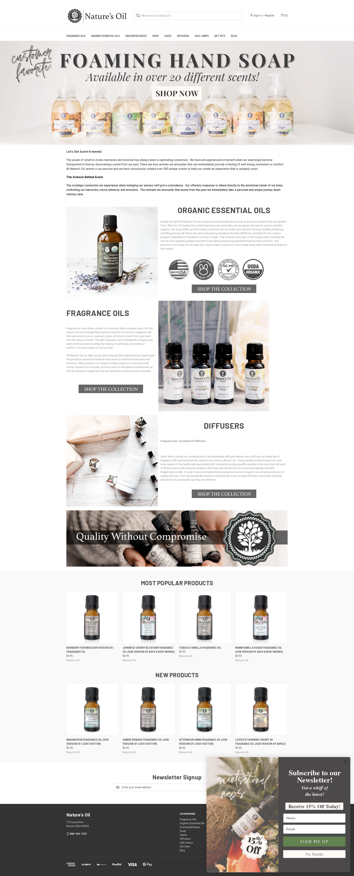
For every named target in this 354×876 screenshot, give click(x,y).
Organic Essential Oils (105, 35)
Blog (234, 35)
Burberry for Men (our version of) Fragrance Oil (89, 650)
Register (270, 15)
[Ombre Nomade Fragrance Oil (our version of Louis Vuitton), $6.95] (148, 709)
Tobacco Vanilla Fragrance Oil (200, 647)
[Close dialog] (345, 762)
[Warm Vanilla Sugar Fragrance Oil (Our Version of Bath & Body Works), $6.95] (261, 617)
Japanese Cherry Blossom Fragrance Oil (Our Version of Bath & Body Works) (149, 650)
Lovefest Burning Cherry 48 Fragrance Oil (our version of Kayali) (260, 742)
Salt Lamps (202, 35)
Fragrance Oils (76, 35)
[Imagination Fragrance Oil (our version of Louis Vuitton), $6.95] (92, 709)
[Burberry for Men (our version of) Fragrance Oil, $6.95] (92, 617)
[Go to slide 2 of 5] (173, 138)
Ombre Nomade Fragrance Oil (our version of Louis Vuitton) (146, 742)
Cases (167, 35)
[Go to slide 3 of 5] (3, 89)
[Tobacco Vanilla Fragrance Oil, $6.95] (205, 617)
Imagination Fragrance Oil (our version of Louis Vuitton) (87, 742)
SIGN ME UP (314, 841)
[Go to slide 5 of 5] (351, 89)
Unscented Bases (136, 35)
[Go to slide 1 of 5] (170, 138)
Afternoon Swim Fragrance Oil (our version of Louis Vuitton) (203, 742)
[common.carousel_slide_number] (177, 93)
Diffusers (183, 35)
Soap (155, 35)
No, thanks (314, 853)
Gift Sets (219, 35)
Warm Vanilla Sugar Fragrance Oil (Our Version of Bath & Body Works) (259, 650)
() (286, 15)
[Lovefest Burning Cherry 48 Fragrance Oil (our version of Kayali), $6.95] (261, 709)
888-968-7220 (78, 833)
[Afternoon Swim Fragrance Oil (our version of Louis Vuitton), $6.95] (205, 709)
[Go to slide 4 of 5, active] (181, 138)
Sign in (257, 15)
